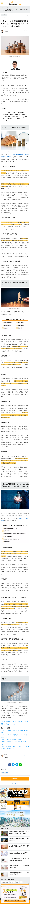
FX (21, 882)
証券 (17, 882)
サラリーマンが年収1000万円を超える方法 (14, 114)
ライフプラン (4, 14)
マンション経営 (4, 882)
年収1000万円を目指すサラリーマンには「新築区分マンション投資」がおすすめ (15, 117)
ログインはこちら (15, 783)
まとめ (5, 120)
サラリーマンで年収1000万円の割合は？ (13, 112)
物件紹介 (12, 882)
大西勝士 (6, 31)
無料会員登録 (15, 778)
